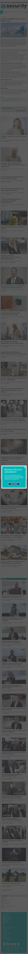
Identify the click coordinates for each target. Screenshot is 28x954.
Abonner (14, 484)
